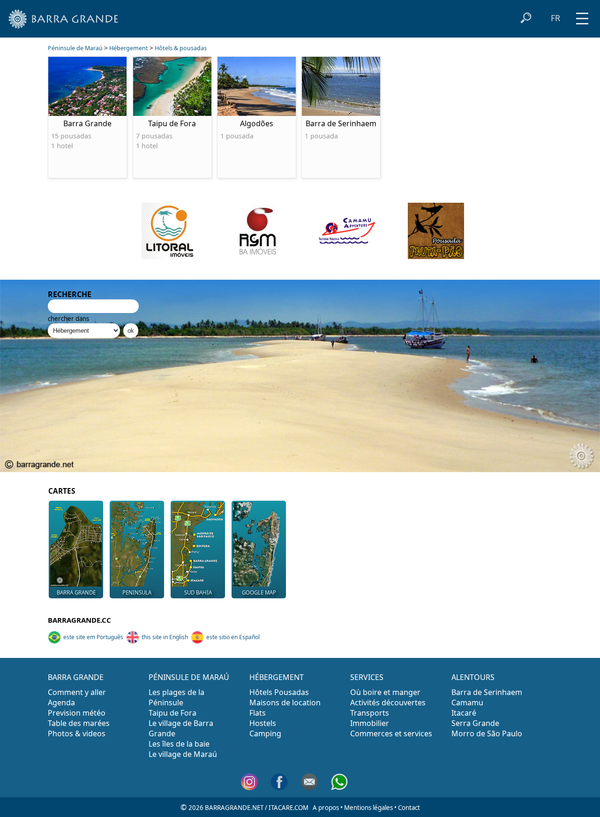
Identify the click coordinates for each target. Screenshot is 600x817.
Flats (257, 713)
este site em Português (93, 637)
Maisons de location (285, 702)
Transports (369, 713)
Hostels (262, 723)
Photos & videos (76, 733)
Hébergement (128, 48)
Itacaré (463, 713)
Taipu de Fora (172, 713)
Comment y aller (77, 692)
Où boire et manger (385, 692)
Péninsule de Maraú (75, 48)
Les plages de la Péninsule (176, 697)
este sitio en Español (233, 637)
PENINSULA (136, 592)
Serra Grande (475, 723)
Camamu (467, 702)
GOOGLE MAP (259, 592)
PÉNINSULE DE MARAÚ (189, 677)
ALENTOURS (473, 677)
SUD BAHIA (198, 592)
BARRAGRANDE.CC (79, 620)
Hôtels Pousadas (279, 692)
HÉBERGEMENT (276, 677)
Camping (265, 733)
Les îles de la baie (179, 744)
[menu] (582, 15)
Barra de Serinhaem (486, 692)
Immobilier (369, 723)
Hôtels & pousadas (181, 48)
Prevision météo (76, 713)
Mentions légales (368, 807)
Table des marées (79, 723)
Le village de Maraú (183, 754)
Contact (409, 807)
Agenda (61, 702)
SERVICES (366, 677)
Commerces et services (391, 733)
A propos (326, 807)
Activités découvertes (388, 702)
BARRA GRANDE (76, 592)
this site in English (165, 637)
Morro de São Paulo (486, 733)
